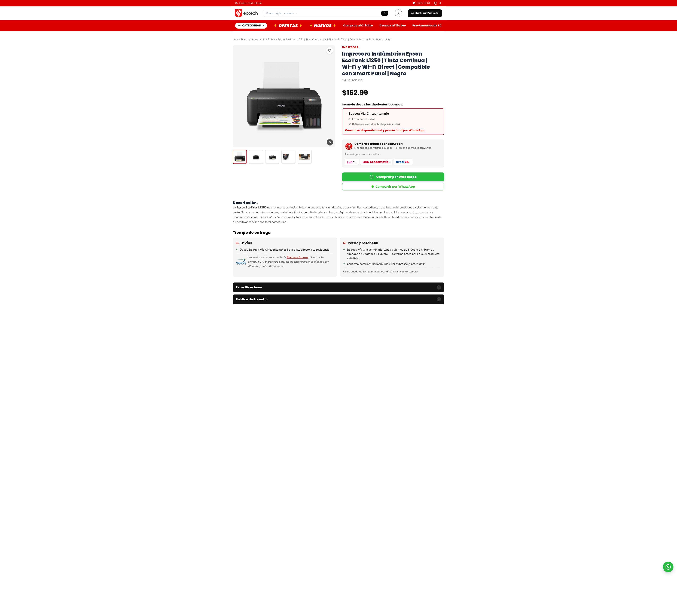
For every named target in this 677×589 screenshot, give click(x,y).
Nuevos (323, 26)
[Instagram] (435, 3)
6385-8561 (423, 3)
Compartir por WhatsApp (395, 186)
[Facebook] (440, 3)
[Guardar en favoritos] (329, 50)
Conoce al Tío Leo (393, 25)
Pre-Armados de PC (427, 25)
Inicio (236, 39)
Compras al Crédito (358, 25)
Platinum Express (297, 257)
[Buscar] (384, 13)
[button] (393, 176)
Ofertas (288, 26)
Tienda (245, 39)
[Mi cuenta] (398, 13)
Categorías (251, 26)
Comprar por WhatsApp (396, 177)
